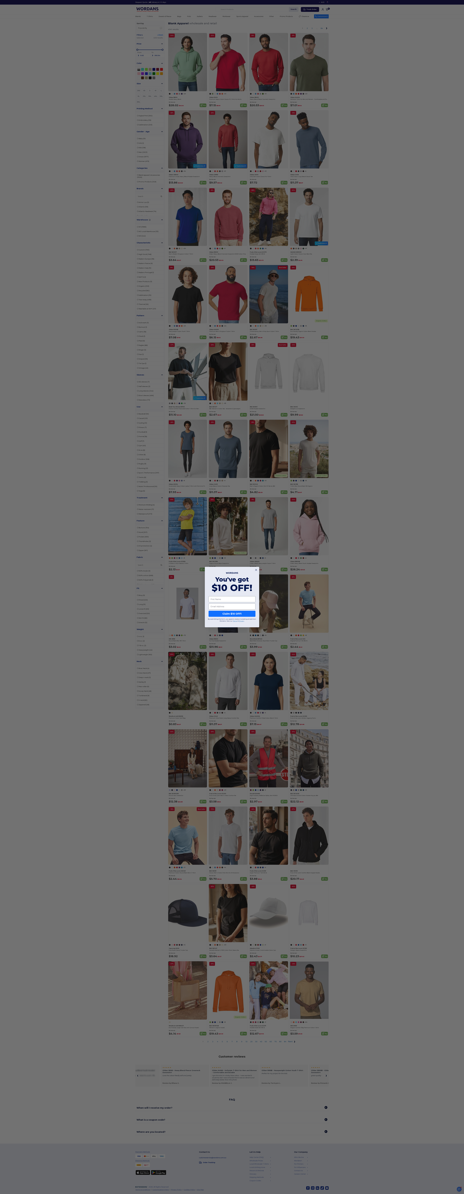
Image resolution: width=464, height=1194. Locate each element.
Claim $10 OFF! (232, 613)
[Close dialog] (256, 570)
